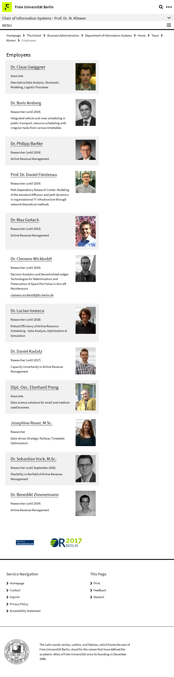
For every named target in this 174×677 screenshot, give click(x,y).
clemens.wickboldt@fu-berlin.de (32, 295)
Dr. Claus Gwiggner (28, 67)
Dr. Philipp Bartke (27, 143)
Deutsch (99, 597)
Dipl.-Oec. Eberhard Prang (35, 387)
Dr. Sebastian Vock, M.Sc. (33, 459)
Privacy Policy (19, 604)
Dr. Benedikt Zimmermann (35, 494)
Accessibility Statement (25, 611)
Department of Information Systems (108, 35)
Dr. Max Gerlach (25, 220)
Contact (15, 590)
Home (142, 35)
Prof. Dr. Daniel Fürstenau (34, 174)
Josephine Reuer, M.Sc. (31, 423)
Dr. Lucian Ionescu (27, 310)
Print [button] (97, 583)
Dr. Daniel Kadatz (26, 351)
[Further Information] (86, 76)
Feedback (100, 590)
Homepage (13, 35)
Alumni (11, 40)
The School (34, 35)
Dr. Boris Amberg (26, 103)
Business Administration (63, 35)
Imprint (15, 597)
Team (155, 35)
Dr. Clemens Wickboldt (31, 259)
